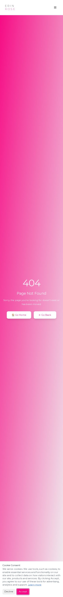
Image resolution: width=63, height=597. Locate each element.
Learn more (34, 584)
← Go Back (45, 315)
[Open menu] (55, 7)
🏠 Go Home (19, 315)
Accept (23, 591)
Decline (8, 591)
